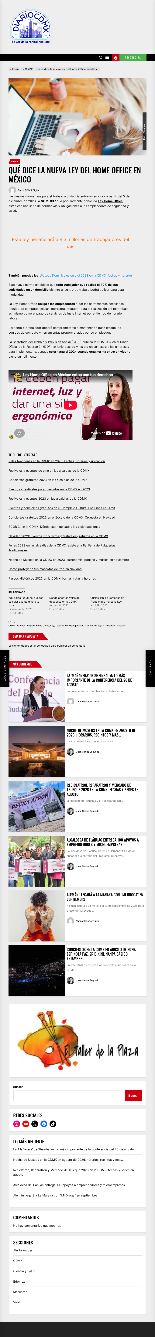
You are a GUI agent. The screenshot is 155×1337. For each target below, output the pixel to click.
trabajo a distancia (104, 625)
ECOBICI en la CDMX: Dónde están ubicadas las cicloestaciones (54, 527)
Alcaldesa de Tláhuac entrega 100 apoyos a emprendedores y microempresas (103, 842)
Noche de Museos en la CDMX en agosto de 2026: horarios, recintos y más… (101, 732)
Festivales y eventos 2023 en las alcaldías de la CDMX (48, 498)
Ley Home (106, 201)
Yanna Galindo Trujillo (87, 701)
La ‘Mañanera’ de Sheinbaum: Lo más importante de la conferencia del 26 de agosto (99, 680)
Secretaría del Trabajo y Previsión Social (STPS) (47, 342)
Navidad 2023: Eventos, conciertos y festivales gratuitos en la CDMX (58, 536)
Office (118, 201)
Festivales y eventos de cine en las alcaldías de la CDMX (49, 470)
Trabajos (121, 625)
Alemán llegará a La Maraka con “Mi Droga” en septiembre (105, 897)
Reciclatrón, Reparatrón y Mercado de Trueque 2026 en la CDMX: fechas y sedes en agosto (103, 789)
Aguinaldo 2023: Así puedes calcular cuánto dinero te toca (26, 601)
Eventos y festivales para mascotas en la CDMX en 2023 (49, 489)
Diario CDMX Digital (28, 190)
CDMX (14, 161)
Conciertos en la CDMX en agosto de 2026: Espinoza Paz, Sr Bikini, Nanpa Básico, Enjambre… (101, 954)
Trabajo (88, 625)
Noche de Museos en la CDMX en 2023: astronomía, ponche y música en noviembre (69, 560)
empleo (31, 625)
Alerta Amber (22, 1250)
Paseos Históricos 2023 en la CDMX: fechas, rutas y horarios (54, 578)
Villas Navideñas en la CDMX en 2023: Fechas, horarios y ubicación (57, 461)
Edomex (21, 625)
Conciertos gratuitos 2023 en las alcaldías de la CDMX (48, 480)
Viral (16, 1302)
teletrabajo (61, 625)
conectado (43, 645)
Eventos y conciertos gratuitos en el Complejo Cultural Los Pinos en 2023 (62, 508)
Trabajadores (76, 625)
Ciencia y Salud (24, 1271)
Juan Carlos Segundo (87, 751)
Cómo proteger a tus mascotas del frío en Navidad (45, 569)
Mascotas (20, 1292)
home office (42, 625)
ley (52, 625)
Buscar (18, 1087)
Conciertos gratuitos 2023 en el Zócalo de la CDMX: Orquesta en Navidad (62, 517)
